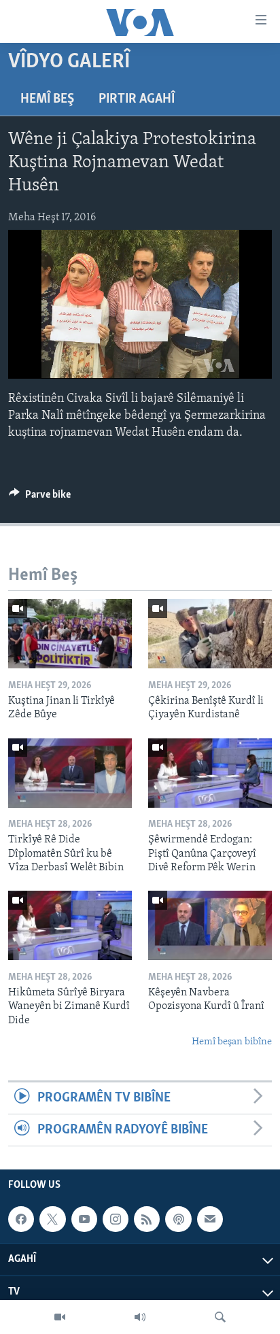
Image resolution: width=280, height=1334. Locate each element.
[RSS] (147, 1219)
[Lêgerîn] (220, 1317)
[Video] (59, 1317)
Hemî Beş (47, 99)
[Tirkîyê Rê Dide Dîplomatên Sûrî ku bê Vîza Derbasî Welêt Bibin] (70, 773)
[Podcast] (178, 1219)
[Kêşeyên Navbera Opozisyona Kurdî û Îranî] (210, 925)
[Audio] (140, 1317)
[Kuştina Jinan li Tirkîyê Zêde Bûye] (70, 633)
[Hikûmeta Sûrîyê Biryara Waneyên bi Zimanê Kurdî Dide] (70, 925)
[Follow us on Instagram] (115, 1219)
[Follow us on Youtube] (84, 1219)
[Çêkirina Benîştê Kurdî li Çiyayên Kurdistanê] (210, 633)
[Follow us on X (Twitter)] (52, 1219)
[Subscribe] (210, 1219)
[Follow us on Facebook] (21, 1219)
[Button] (40, 498)
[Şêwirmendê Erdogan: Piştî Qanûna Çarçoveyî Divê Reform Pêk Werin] (210, 773)
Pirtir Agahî (137, 99)
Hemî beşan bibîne (232, 1042)
